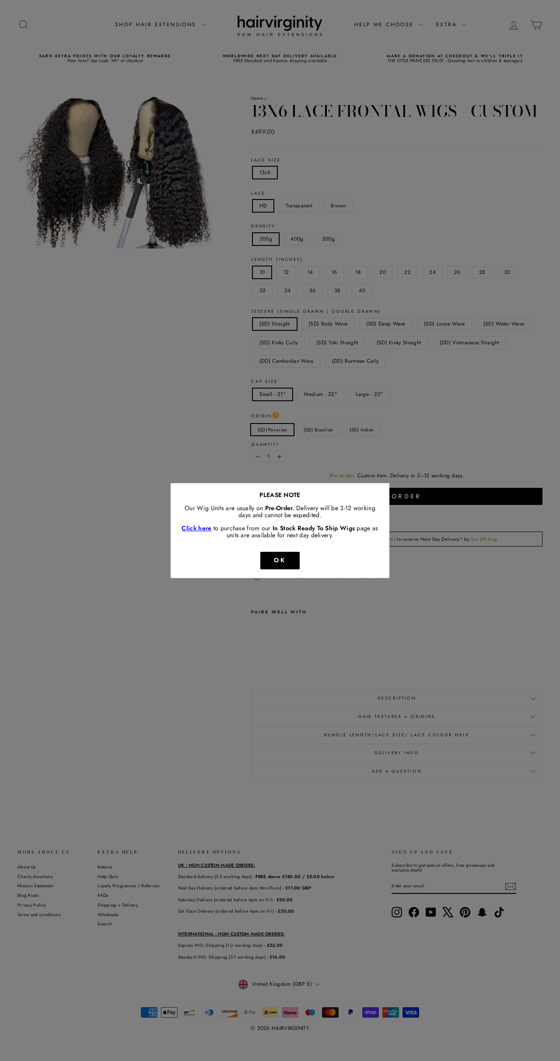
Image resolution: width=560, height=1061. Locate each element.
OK (280, 560)
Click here (196, 528)
